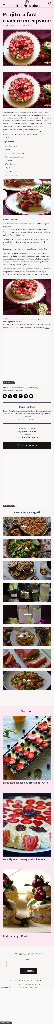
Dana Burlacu (11, 26)
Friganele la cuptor (27, 431)
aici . (47, 327)
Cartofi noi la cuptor (27, 437)
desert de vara (32, 388)
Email (29, 959)
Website (33, 419)
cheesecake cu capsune (18, 388)
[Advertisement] (27, 357)
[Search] (50, 3)
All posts (22, 419)
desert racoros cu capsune (12, 391)
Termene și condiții (28, 988)
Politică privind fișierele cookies (26, 981)
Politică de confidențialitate (27, 984)
